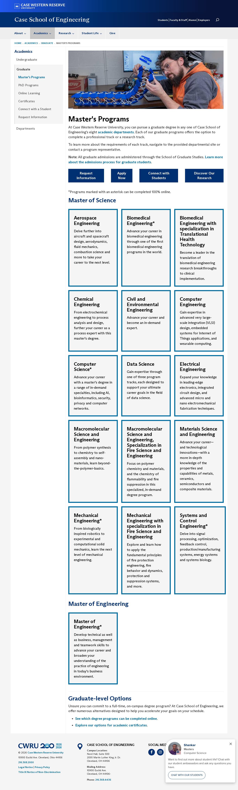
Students (163, 20)
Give (112, 33)
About (18, 33)
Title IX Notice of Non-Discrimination (39, 772)
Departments (25, 129)
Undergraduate (26, 60)
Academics (41, 33)
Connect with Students (158, 175)
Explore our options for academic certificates (111, 725)
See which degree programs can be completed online (116, 718)
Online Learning (29, 93)
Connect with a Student (34, 109)
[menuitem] (20, 33)
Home (17, 43)
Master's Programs (31, 77)
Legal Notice (25, 767)
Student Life (90, 33)
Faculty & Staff (178, 20)
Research (65, 33)
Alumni (192, 20)
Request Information (32, 117)
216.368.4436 (103, 779)
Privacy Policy (42, 767)
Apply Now (121, 175)
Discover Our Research (204, 175)
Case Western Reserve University (45, 752)
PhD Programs (28, 85)
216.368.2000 (26, 762)
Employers (204, 20)
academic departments (116, 132)
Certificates (26, 101)
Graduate (47, 43)
